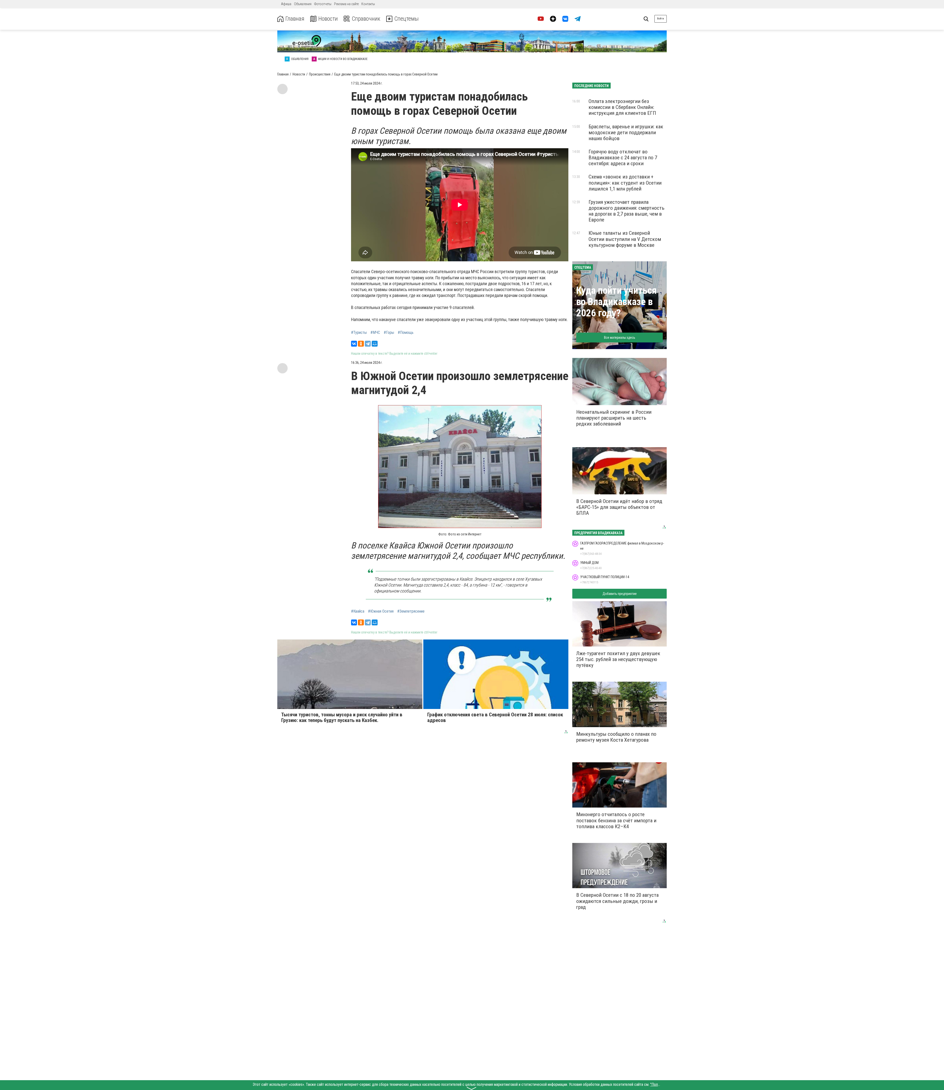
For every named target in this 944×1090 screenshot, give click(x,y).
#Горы (389, 332)
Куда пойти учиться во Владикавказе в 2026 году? (616, 302)
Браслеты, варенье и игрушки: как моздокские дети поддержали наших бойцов (626, 132)
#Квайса (357, 611)
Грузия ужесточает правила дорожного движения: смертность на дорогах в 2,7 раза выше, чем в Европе (626, 211)
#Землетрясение (411, 611)
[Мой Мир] (375, 344)
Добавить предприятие (620, 594)
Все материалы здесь (619, 337)
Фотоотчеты (322, 4)
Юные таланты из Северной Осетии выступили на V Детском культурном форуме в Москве (625, 239)
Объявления (302, 4)
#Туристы (359, 332)
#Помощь (405, 332)
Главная (294, 18)
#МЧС (375, 332)
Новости (328, 18)
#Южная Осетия (381, 611)
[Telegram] (368, 344)
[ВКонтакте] (354, 344)
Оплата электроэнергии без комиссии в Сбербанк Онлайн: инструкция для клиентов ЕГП (622, 107)
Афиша (286, 4)
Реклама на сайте (346, 4)
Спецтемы (406, 18)
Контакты (368, 4)
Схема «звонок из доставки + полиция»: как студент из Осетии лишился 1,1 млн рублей (625, 182)
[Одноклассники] (361, 344)
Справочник (366, 18)
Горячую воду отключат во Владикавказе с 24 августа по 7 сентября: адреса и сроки (623, 157)
